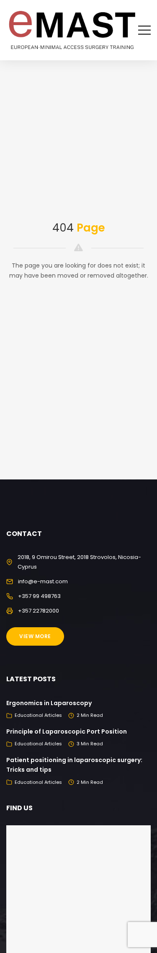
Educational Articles (38, 715)
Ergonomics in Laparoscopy (49, 703)
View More (35, 636)
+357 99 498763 (39, 596)
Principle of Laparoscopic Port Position (66, 731)
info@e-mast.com (43, 581)
